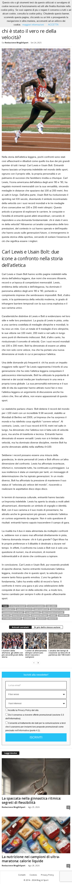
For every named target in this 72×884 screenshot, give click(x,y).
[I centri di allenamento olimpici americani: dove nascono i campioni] (36, 641)
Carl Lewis (51, 606)
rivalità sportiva (21, 615)
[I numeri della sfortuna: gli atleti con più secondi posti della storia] (12, 641)
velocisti (41, 618)
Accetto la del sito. (23, 710)
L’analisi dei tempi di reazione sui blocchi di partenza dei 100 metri (59, 652)
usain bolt (29, 618)
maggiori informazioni (33, 24)
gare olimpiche (41, 609)
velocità (52, 618)
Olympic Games (33, 612)
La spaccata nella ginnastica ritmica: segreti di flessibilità (31, 800)
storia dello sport (12, 618)
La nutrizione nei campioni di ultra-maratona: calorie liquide (31, 859)
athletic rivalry (17, 606)
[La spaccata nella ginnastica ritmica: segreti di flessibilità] (36, 776)
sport (53, 615)
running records (39, 615)
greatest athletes (59, 609)
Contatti (22, 874)
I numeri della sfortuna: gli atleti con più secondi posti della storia (12, 653)
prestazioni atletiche (53, 612)
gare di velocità (24, 609)
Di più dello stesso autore (47, 627)
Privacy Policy (24, 710)
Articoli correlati (20, 627)
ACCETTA (53, 24)
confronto (8, 609)
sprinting (63, 615)
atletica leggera (36, 606)
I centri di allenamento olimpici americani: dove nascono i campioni (36, 653)
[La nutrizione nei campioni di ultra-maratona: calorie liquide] (36, 835)
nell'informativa (22, 730)
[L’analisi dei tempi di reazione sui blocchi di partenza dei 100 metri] (59, 641)
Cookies (33, 874)
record (6, 615)
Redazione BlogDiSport (16, 42)
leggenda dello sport (13, 612)
